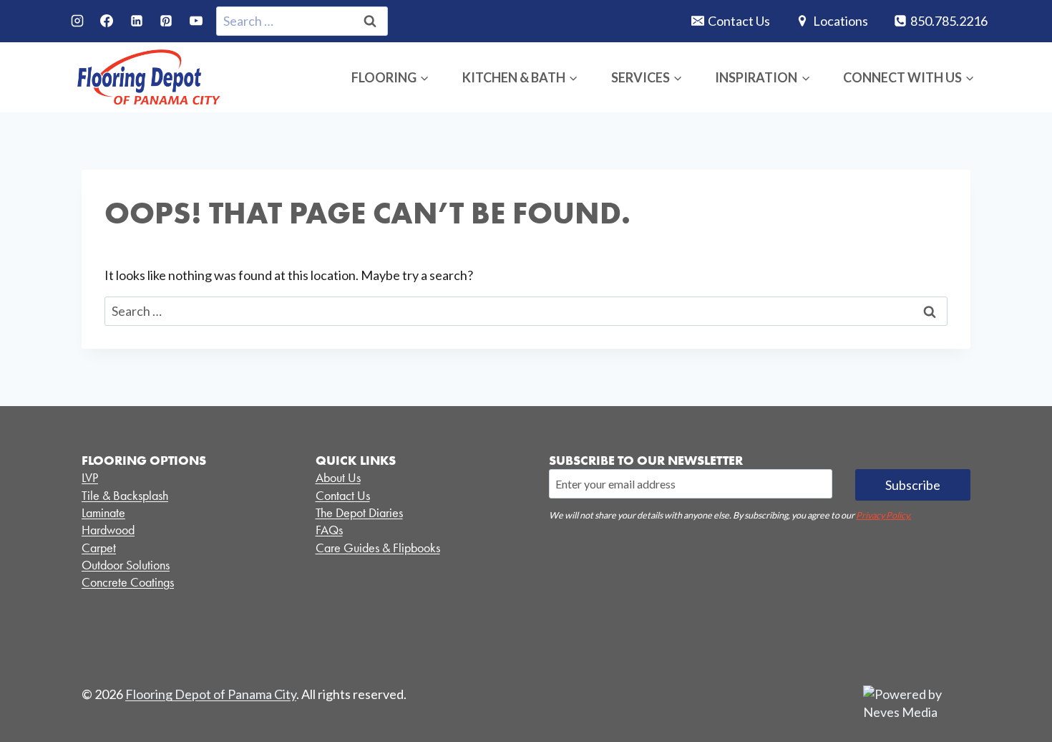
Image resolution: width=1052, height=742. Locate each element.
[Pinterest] (166, 21)
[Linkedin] (137, 21)
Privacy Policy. (883, 515)
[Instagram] (77, 21)
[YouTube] (196, 21)
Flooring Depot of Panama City (210, 694)
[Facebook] (107, 21)
